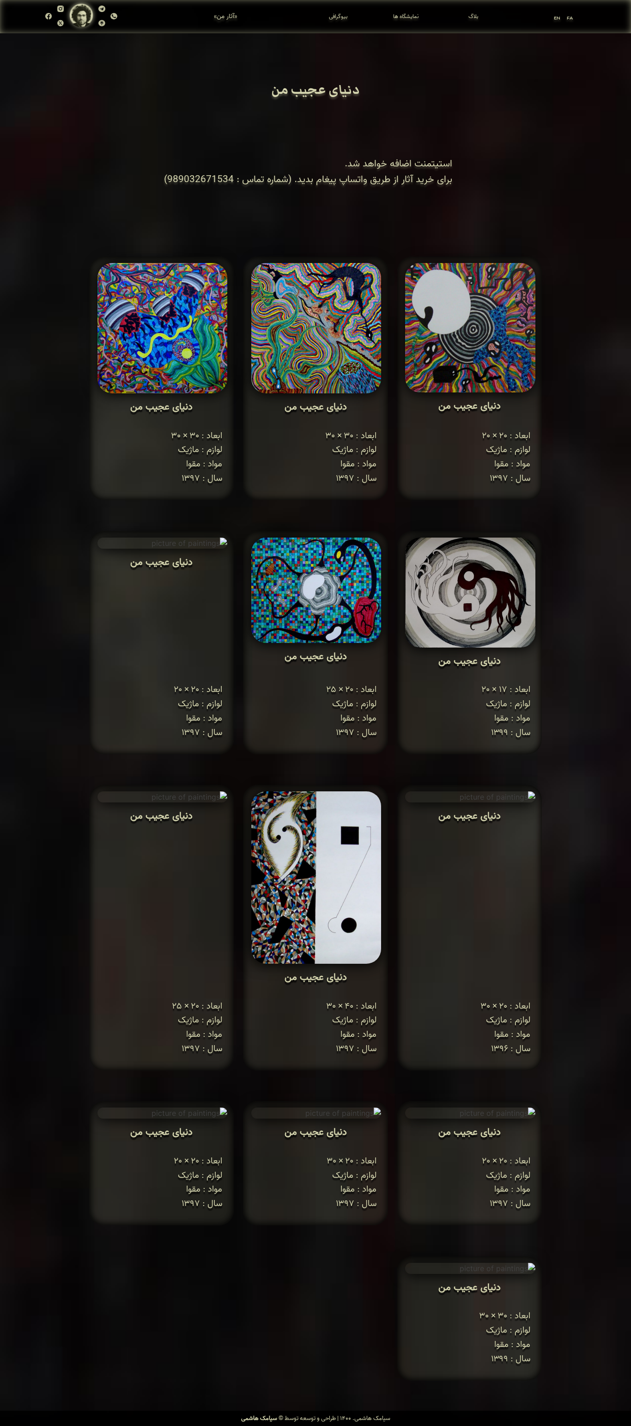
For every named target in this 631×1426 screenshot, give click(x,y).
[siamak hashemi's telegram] (101, 11)
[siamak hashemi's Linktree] (101, 23)
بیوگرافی (338, 16)
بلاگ (473, 16)
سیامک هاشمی (259, 1418)
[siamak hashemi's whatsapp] (113, 16)
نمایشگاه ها (406, 16)
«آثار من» (225, 16)
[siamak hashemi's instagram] (60, 11)
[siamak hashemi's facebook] (48, 16)
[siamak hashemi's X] (60, 23)
